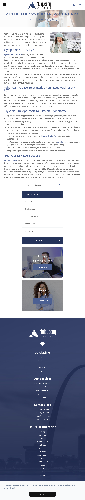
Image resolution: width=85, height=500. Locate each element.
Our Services (30, 209)
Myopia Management (42, 390)
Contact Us (29, 231)
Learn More (43, 267)
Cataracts (42, 397)
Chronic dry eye (10, 160)
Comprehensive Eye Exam (42, 383)
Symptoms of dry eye (13, 55)
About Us (28, 202)
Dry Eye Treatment (43, 394)
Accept (42, 494)
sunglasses (61, 142)
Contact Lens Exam (42, 387)
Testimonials (30, 224)
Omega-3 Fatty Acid (49, 136)
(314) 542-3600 (45, 416)
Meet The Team (31, 216)
